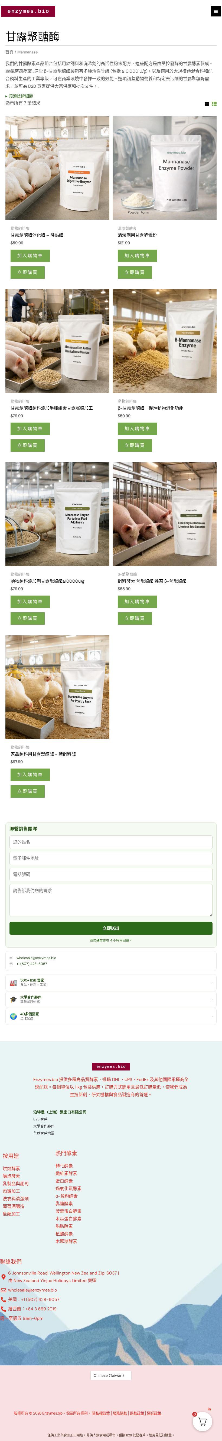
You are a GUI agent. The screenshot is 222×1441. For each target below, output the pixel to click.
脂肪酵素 (64, 1226)
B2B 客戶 (40, 1119)
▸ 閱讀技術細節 (19, 96)
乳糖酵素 (64, 1204)
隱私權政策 (101, 1413)
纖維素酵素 (66, 1173)
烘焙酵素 (11, 1168)
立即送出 (111, 928)
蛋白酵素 (64, 1181)
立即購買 (27, 272)
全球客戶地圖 (43, 1133)
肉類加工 (11, 1191)
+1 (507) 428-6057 (32, 963)
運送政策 (154, 1413)
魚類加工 (11, 1214)
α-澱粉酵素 (67, 1196)
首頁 (9, 52)
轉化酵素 (64, 1166)
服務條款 (120, 1413)
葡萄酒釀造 (13, 1206)
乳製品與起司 (16, 1184)
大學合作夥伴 (43, 1126)
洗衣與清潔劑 (16, 1199)
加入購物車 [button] (30, 256)
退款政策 (137, 1413)
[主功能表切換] (216, 11)
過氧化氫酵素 (68, 1188)
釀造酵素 (11, 1176)
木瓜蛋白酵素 (68, 1219)
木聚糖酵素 (66, 1241)
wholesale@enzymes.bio (36, 958)
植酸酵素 (64, 1234)
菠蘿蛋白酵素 (68, 1211)
